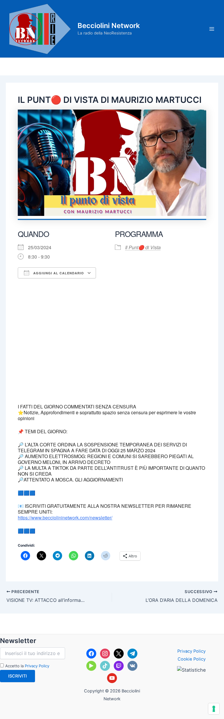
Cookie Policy (192, 659)
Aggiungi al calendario (58, 273)
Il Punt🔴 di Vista (143, 247)
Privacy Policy (37, 665)
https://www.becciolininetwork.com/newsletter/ (65, 517)
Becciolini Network (109, 25)
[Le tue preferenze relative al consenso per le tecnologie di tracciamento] (213, 708)
